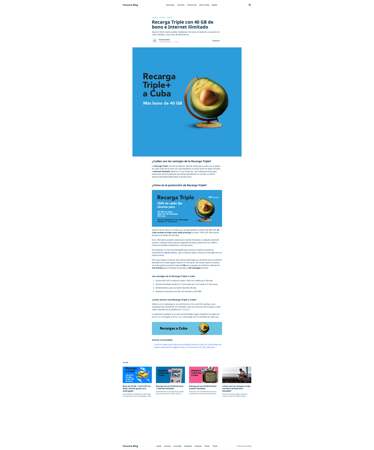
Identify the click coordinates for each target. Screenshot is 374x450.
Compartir (216, 41)
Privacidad (177, 446)
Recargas (155, 17)
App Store (157, 317)
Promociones (192, 5)
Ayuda (159, 446)
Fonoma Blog (130, 5)
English (214, 5)
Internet (162, 17)
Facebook (198, 446)
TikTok (215, 446)
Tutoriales (180, 5)
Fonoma (169, 17)
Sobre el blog (204, 5)
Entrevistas (170, 5)
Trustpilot (185, 309)
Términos (167, 446)
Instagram (188, 446)
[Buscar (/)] (249, 4)
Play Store (178, 317)
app (177, 304)
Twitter (207, 446)
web (161, 304)
